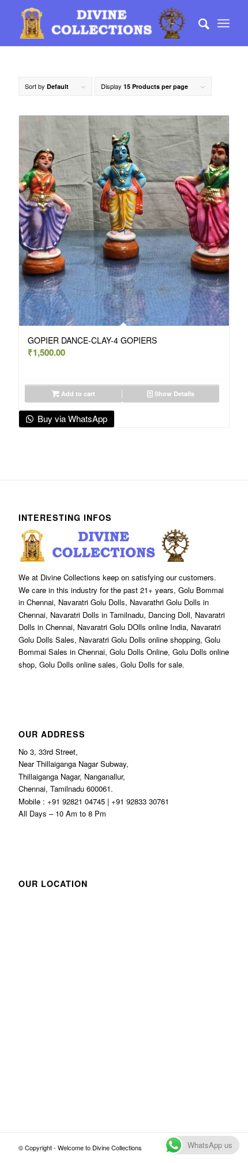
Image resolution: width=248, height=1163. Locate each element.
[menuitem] (198, 23)
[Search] (198, 23)
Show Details (173, 393)
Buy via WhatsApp (71, 418)
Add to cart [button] (77, 393)
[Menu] (223, 23)
